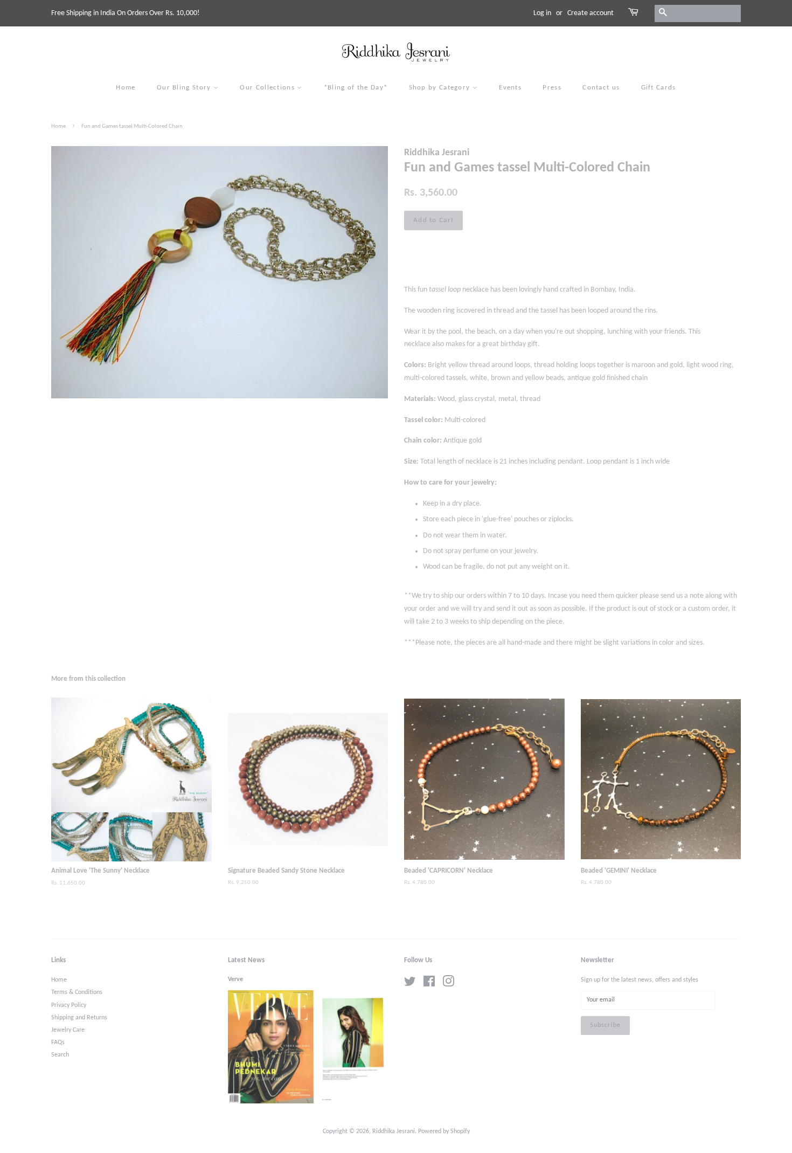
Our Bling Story (185, 87)
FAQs (58, 1042)
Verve (235, 979)
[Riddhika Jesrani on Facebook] (429, 984)
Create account (590, 13)
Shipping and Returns (79, 1017)
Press (552, 87)
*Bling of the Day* (355, 87)
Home (125, 87)
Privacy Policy (68, 1005)
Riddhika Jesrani (393, 1131)
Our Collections (268, 87)
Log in (542, 13)
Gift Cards (658, 87)
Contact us (601, 87)
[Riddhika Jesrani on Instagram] (448, 984)
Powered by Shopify (444, 1131)
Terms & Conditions (76, 992)
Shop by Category (441, 87)
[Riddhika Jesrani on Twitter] (410, 984)
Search (60, 1055)
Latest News (246, 960)
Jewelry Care (68, 1030)
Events (510, 87)
